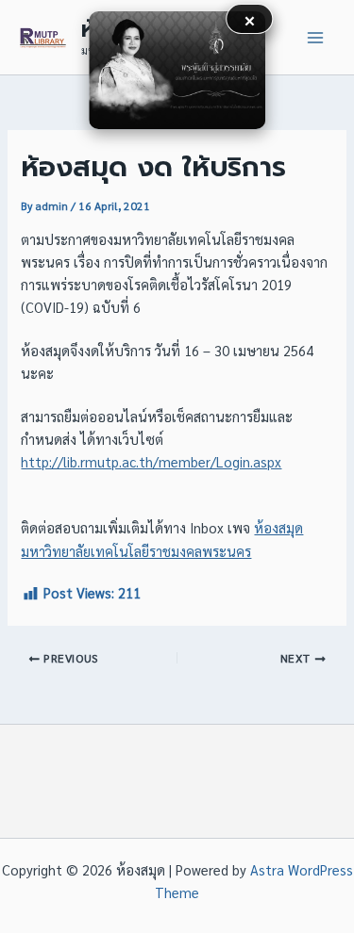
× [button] (249, 18)
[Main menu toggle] (315, 37)
